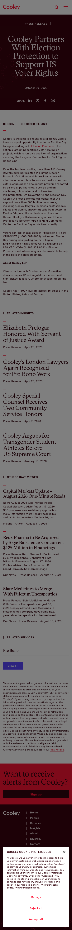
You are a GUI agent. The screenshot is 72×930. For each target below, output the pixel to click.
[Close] (64, 852)
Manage (36, 897)
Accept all (36, 919)
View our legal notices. (27, 887)
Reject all (36, 908)
